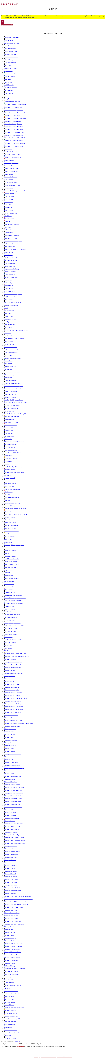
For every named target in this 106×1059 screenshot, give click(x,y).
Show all (17, 1041)
